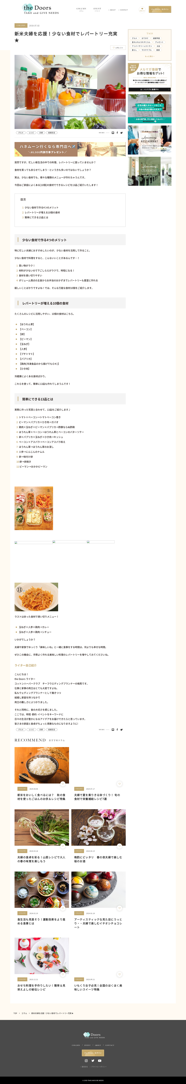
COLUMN (81, 10)
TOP (16, 1013)
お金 (158, 46)
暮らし (134, 50)
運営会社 (85, 1067)
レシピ (31, 132)
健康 (158, 50)
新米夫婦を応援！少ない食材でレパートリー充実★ (52, 1013)
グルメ (20, 132)
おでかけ (145, 38)
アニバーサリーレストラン (142, 46)
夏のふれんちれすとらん (141, 42)
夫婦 (41, 132)
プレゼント (159, 42)
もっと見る (149, 56)
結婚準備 (156, 38)
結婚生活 (51, 132)
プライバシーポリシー (99, 1067)
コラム (24, 1013)
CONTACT (124, 10)
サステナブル (147, 50)
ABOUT (113, 10)
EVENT (97, 10)
